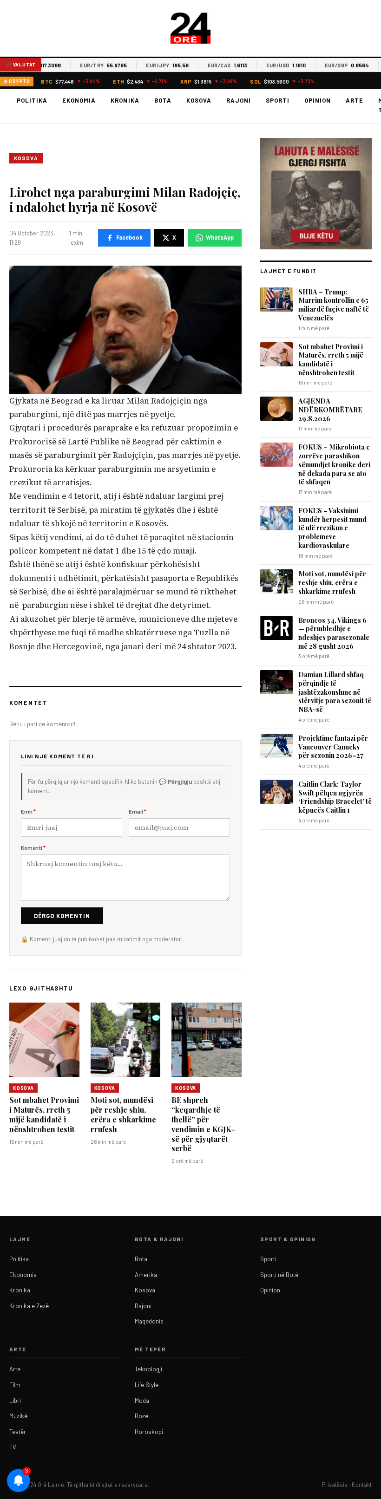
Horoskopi (149, 1431)
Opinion (317, 100)
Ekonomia (79, 100)
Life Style (146, 1384)
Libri (15, 1400)
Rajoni (238, 100)
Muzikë (18, 1416)
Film (14, 1384)
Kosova (198, 100)
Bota (162, 100)
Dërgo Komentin (62, 915)
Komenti (33, 847)
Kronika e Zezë (29, 1306)
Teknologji (148, 1369)
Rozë (141, 1416)
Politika (32, 100)
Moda (142, 1400)
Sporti (277, 100)
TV (12, 1447)
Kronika (125, 100)
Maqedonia (149, 1321)
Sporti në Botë (279, 1274)
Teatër (17, 1431)
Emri (28, 811)
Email (137, 811)
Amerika (146, 1274)
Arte (354, 100)
